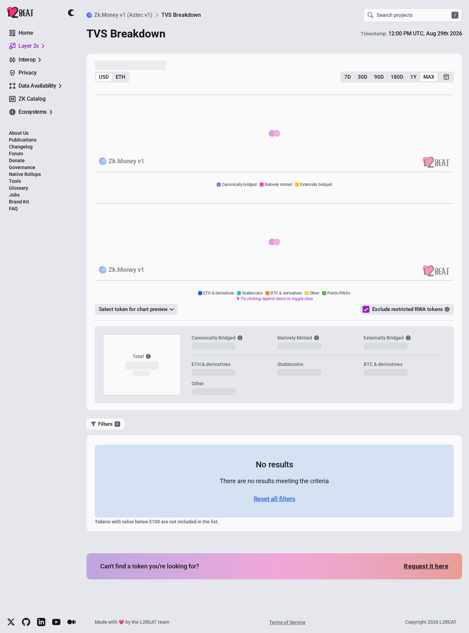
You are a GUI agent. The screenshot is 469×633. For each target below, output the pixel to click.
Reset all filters (274, 498)
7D (347, 77)
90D (379, 77)
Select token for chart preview (133, 309)
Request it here (426, 566)
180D (397, 77)
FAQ (13, 208)
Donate (17, 160)
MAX (428, 77)
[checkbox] (366, 309)
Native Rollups (25, 174)
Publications (22, 139)
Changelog (21, 146)
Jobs (14, 194)
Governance (22, 167)
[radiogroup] (112, 76)
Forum (16, 153)
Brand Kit (19, 201)
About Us (18, 133)
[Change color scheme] (71, 13)
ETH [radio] (120, 77)
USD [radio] (104, 77)
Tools (15, 181)
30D (362, 77)
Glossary (18, 188)
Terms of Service (287, 622)
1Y (413, 77)
